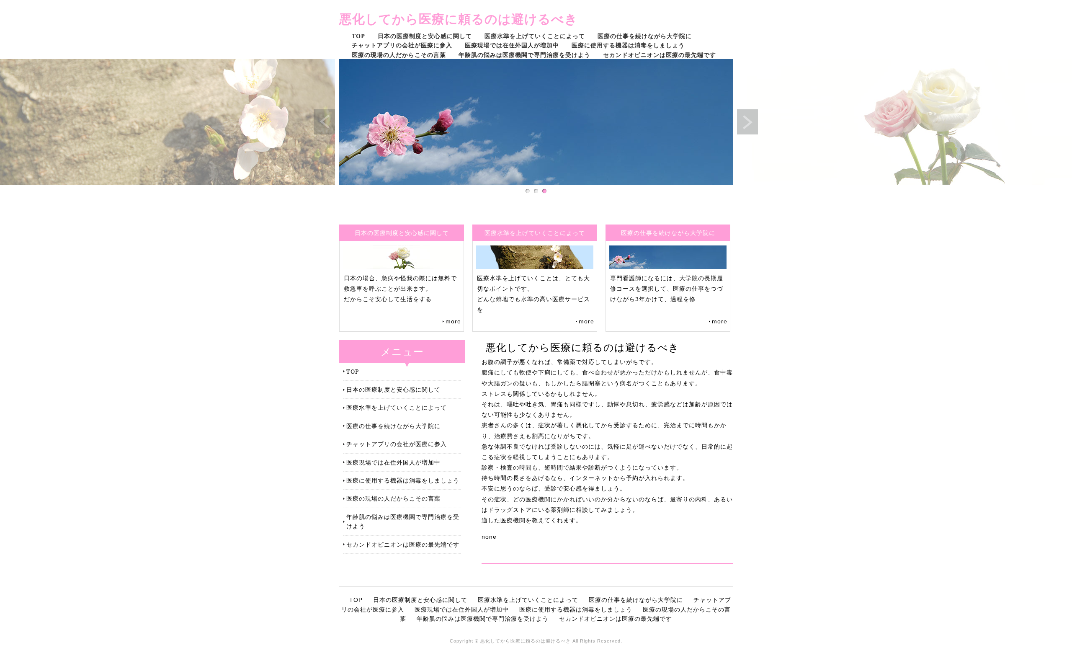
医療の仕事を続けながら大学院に (645, 36)
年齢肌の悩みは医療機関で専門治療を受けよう (524, 55)
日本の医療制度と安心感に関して (425, 36)
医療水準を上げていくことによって (534, 36)
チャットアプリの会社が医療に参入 (402, 45)
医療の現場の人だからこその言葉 (399, 55)
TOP (358, 36)
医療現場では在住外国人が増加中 (512, 45)
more (453, 321)
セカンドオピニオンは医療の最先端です (659, 55)
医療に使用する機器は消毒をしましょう (628, 45)
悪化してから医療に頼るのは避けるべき (458, 18)
